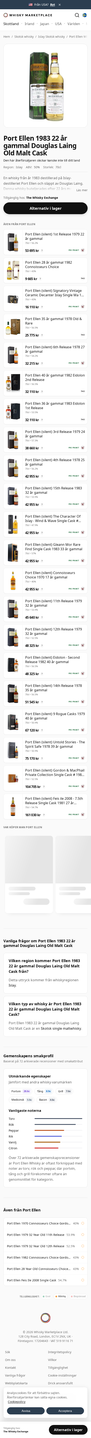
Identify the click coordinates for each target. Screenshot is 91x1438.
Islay (12, 985)
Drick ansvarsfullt (60, 1383)
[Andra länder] (85, 15)
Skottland (11, 23)
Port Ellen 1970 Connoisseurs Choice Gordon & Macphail (39, 1223)
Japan (44, 23)
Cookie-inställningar (62, 1375)
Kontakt (10, 1368)
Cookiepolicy (16, 1402)
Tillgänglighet (58, 1368)
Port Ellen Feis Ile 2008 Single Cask (31, 1280)
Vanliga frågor (15, 1375)
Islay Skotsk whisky (51, 37)
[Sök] (77, 15)
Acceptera (65, 1411)
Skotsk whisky (24, 37)
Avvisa (26, 1411)
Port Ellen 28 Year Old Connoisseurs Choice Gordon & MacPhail (39, 1269)
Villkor (52, 1360)
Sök (7, 1352)
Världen (74, 23)
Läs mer (82, 190)
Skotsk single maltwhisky (61, 1028)
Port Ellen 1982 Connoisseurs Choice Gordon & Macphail (39, 1257)
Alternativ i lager (46, 208)
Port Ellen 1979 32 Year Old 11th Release (35, 1235)
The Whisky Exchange (42, 198)
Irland (29, 23)
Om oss (10, 1360)
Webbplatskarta (16, 1383)
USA (58, 23)
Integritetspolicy (59, 1352)
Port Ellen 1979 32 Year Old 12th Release (35, 1246)
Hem (6, 37)
